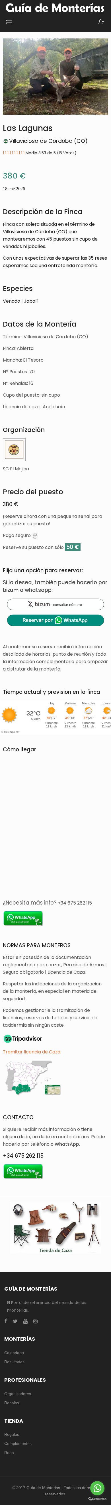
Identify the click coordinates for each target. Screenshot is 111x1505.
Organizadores (17, 1393)
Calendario (14, 1352)
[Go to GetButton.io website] (97, 1499)
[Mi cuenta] (101, 22)
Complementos (18, 1443)
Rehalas (11, 1403)
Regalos (11, 1434)
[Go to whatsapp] (97, 1488)
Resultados (14, 1362)
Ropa (9, 1452)
